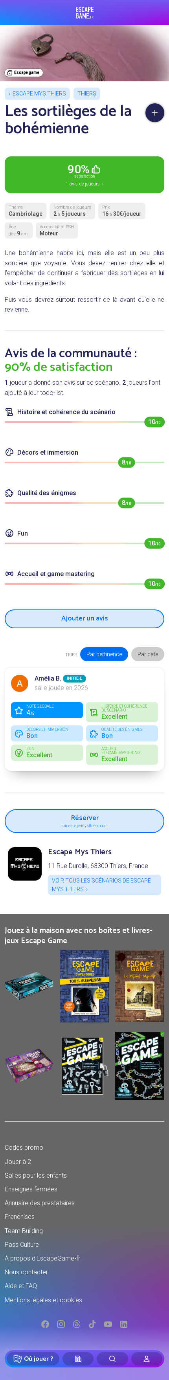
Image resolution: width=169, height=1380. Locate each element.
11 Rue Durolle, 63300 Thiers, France (98, 866)
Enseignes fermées (31, 1189)
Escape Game (84, 12)
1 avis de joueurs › (85, 174)
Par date (148, 654)
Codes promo (24, 1147)
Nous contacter (26, 1272)
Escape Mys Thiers (39, 93)
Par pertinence (104, 654)
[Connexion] (146, 1358)
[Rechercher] (112, 1358)
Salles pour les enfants (36, 1175)
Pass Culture (22, 1244)
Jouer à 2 (18, 1161)
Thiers (86, 93)
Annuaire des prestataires (40, 1203)
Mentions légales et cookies (43, 1300)
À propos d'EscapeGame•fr (42, 1258)
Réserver (84, 820)
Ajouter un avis (84, 618)
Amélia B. (48, 678)
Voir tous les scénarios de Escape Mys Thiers (101, 884)
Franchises (20, 1216)
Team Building (24, 1231)
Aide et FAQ (21, 1286)
